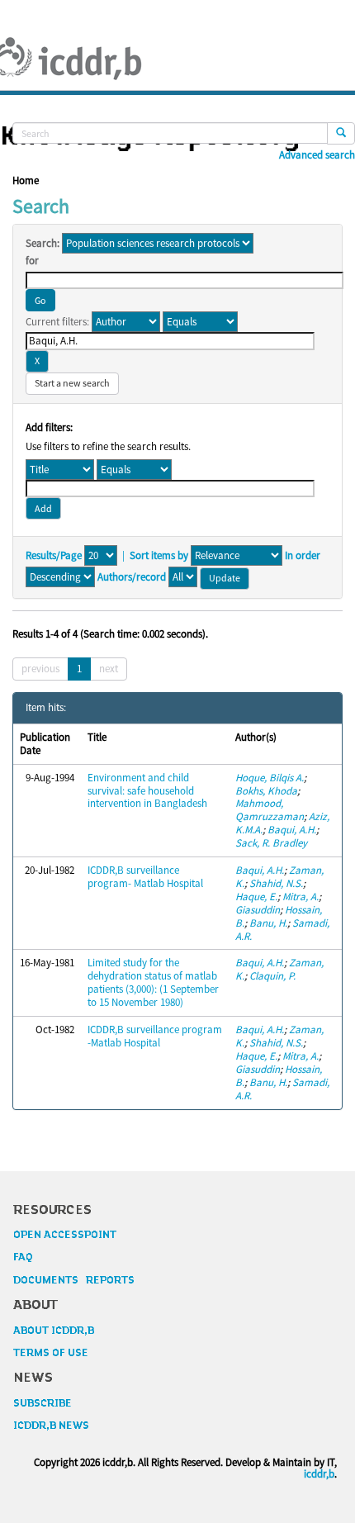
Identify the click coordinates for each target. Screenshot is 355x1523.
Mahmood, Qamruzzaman (269, 809)
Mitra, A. (300, 897)
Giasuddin (257, 910)
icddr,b (319, 1474)
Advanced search (317, 155)
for (32, 261)
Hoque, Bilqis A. (269, 778)
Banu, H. (268, 923)
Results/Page (54, 555)
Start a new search (72, 383)
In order (302, 555)
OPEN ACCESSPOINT (64, 1234)
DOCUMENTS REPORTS (74, 1280)
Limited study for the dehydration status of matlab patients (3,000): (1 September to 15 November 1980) (153, 982)
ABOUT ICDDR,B (53, 1330)
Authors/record (131, 577)
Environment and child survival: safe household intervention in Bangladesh (147, 791)
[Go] (341, 133)
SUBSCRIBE (42, 1403)
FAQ (23, 1257)
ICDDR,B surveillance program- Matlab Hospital (145, 876)
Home (25, 180)
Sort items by (159, 555)
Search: (42, 243)
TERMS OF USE (50, 1352)
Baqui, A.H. (291, 830)
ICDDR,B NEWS (51, 1425)
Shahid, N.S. (276, 883)
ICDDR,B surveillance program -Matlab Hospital (155, 1036)
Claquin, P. (272, 976)
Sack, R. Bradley (271, 843)
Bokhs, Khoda (266, 791)
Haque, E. (256, 897)
